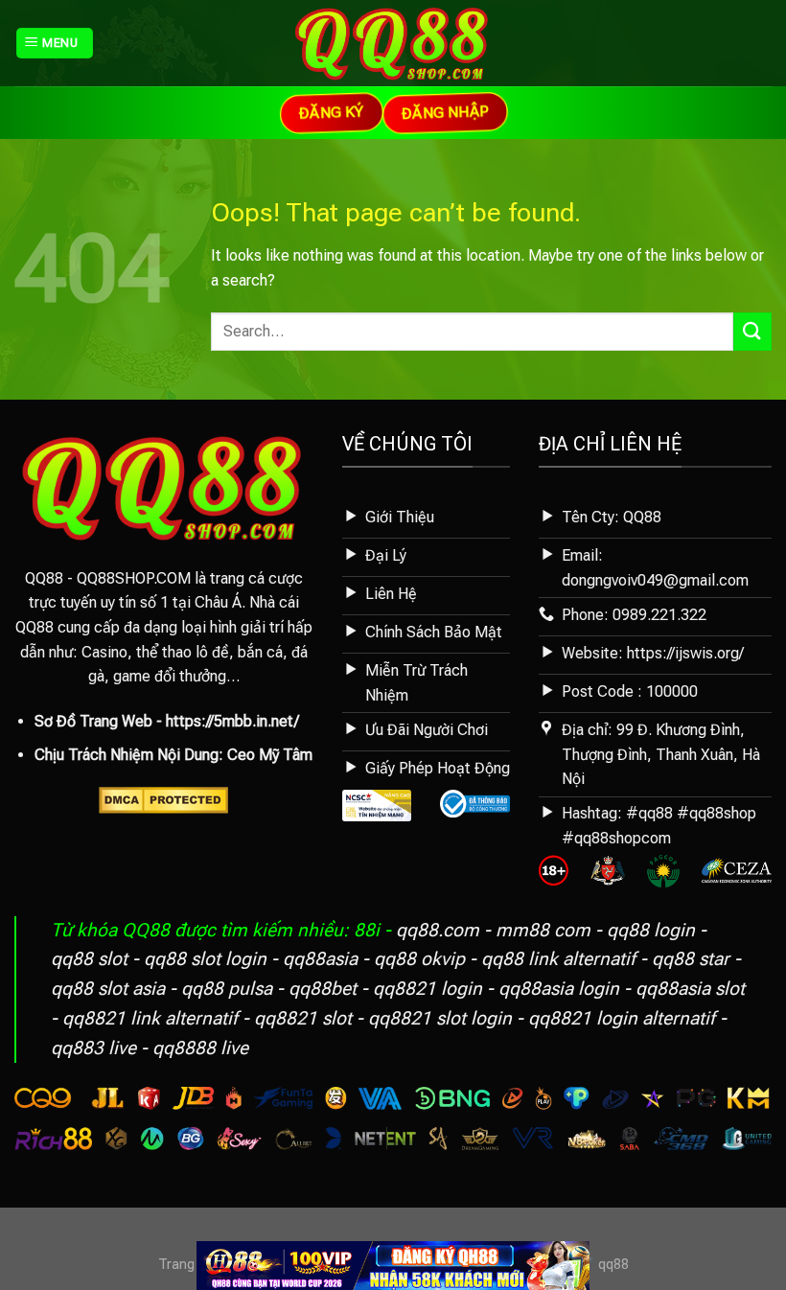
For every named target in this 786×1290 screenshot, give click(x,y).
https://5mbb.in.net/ (232, 721)
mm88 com (543, 930)
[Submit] (752, 331)
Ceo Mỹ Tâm (269, 755)
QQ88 (44, 578)
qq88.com (437, 930)
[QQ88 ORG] (393, 43)
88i (367, 930)
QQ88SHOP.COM (134, 578)
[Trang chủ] (393, 1264)
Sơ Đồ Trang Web (93, 721)
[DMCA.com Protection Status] (163, 799)
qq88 (613, 1264)
